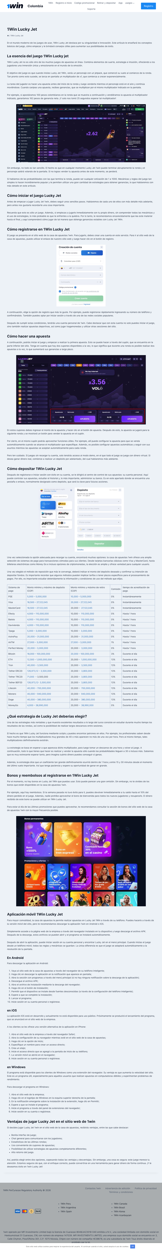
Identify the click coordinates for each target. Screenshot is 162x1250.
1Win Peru (66, 1203)
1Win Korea (119, 1211)
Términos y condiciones (121, 1192)
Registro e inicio (64, 3)
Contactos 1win (93, 1188)
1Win (50, 3)
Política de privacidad (146, 1188)
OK (132, 1246)
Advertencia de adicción (117, 1188)
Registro (148, 6)
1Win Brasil (119, 1207)
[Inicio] (8, 35)
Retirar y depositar (106, 3)
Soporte (91, 9)
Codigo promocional (84, 3)
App (120, 3)
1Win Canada (120, 1203)
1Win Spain (66, 1211)
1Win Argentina (68, 1207)
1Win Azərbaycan (122, 1215)
